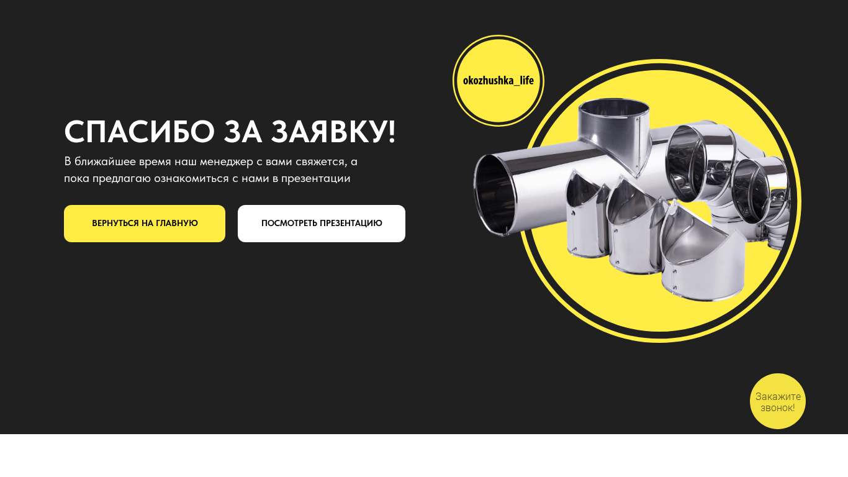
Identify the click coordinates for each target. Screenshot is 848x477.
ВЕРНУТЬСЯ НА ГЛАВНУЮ (145, 223)
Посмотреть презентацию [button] (321, 223)
